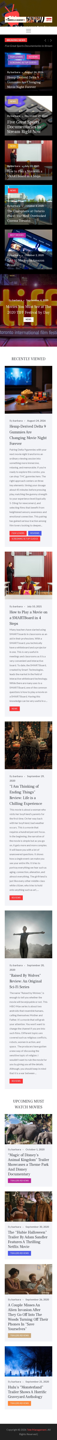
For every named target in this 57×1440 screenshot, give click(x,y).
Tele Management (37, 1429)
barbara (15, 72)
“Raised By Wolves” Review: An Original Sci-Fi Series (26, 981)
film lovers (16, 57)
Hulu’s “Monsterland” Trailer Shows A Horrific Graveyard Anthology (27, 1392)
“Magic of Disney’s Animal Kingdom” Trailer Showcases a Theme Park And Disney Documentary (28, 1165)
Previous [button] (47, 40)
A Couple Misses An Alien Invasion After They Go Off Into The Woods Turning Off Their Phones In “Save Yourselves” (28, 1317)
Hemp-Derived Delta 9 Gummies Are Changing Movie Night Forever (24, 82)
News (13, 101)
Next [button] (51, 40)
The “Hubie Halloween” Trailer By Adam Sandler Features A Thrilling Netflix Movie (28, 1239)
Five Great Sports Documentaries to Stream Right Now (24, 126)
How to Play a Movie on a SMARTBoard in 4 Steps (29, 618)
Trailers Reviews (19, 1180)
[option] (28, 46)
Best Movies (17, 235)
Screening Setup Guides (23, 62)
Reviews (33, 57)
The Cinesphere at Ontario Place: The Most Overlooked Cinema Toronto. (26, 216)
